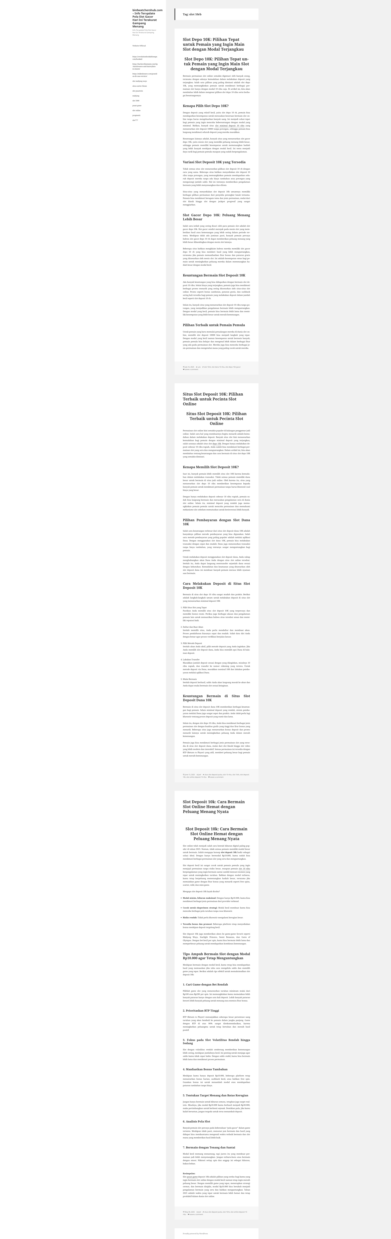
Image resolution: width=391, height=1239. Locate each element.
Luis (199, 367)
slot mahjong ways (139, 81)
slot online (136, 110)
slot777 (135, 120)
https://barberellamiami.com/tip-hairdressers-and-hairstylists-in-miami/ (145, 66)
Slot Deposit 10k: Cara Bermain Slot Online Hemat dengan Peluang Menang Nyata (214, 806)
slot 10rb (207, 367)
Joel (199, 774)
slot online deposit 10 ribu (196, 777)
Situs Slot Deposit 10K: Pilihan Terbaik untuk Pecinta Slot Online (213, 398)
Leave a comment (191, 369)
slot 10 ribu (227, 774)
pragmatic (136, 115)
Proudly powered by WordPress (195, 1233)
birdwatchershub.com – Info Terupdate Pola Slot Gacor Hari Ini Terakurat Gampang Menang (147, 18)
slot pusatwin (137, 91)
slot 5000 (135, 101)
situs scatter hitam (139, 86)
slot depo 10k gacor (233, 367)
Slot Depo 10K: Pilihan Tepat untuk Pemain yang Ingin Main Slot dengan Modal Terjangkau (213, 44)
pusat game (136, 105)
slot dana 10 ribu (218, 367)
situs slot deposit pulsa (213, 774)
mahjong (135, 96)
